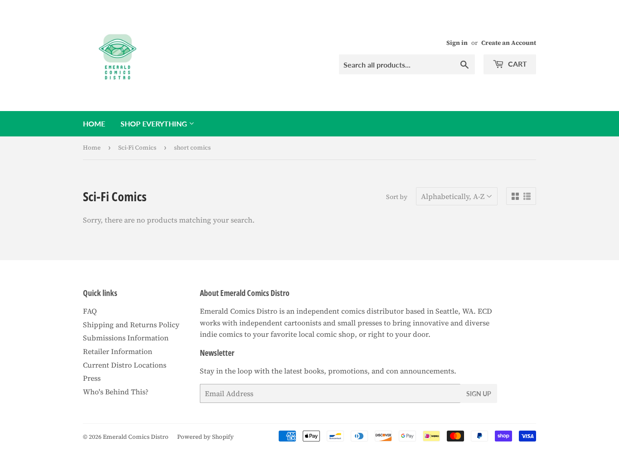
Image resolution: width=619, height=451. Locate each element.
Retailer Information (117, 351)
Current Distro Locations (124, 365)
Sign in (457, 43)
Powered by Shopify (205, 437)
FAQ (90, 311)
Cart (516, 63)
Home (94, 123)
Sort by (396, 196)
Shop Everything (155, 123)
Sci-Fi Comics (137, 147)
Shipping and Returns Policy (131, 325)
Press (92, 378)
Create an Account (508, 43)
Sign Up (478, 394)
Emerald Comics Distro (136, 437)
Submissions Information (126, 338)
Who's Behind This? (116, 392)
